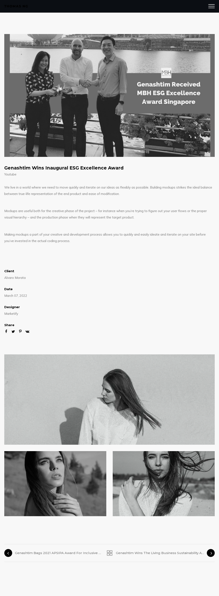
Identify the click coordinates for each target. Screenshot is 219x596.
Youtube (10, 174)
